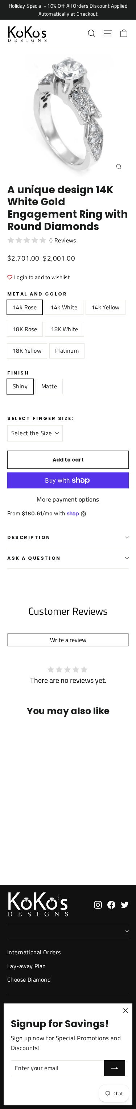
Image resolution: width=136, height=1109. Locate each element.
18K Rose (25, 329)
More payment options (68, 499)
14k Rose (25, 307)
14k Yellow (105, 307)
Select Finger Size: (40, 418)
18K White (64, 329)
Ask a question (34, 558)
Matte (49, 386)
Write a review (68, 639)
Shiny (20, 386)
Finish (18, 373)
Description (29, 537)
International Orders (34, 952)
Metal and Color (37, 294)
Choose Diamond (28, 979)
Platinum (67, 350)
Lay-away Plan (26, 966)
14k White (64, 307)
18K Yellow (27, 350)
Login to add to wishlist (42, 277)
